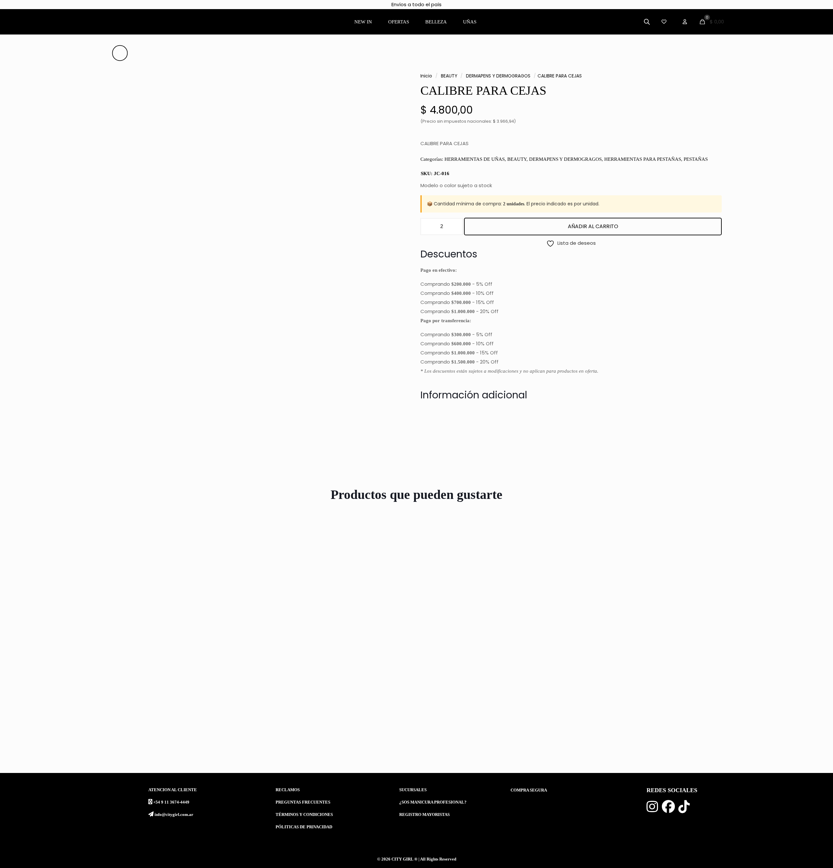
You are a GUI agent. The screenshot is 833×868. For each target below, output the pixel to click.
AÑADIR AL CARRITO (593, 226)
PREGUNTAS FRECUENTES (303, 802)
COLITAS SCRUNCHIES (666, 741)
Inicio (426, 76)
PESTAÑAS (696, 159)
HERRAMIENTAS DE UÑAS (474, 159)
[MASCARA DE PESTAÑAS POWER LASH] (518, 633)
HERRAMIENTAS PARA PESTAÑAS (642, 159)
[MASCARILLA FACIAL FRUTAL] (110, 633)
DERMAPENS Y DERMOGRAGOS (498, 76)
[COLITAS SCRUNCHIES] (722, 633)
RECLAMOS (288, 790)
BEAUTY (449, 76)
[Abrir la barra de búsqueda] (647, 21)
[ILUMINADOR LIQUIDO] (314, 633)
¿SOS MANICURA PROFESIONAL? (433, 802)
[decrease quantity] (427, 226)
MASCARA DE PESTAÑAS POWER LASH (487, 741)
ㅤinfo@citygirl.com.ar (174, 814)
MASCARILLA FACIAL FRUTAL (66, 741)
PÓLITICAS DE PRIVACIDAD (304, 827)
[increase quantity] (455, 226)
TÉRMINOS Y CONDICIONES (304, 814)
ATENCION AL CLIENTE (172, 790)
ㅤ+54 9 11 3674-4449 (171, 802)
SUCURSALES (413, 790)
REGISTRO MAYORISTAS (424, 814)
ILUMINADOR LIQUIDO (259, 741)
